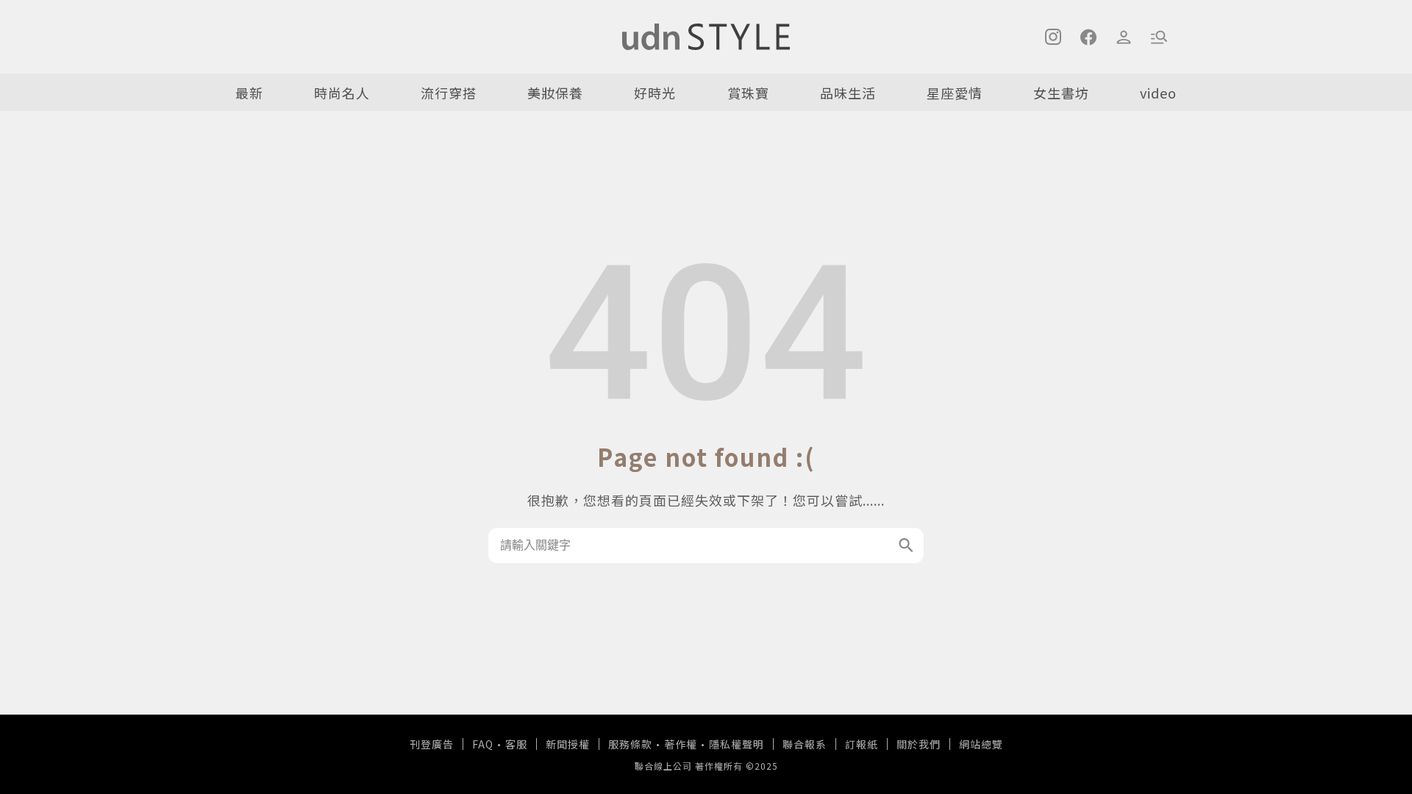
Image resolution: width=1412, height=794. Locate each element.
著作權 (680, 744)
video (1158, 92)
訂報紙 (861, 744)
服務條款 (630, 744)
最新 (249, 92)
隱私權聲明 (736, 744)
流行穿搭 (449, 92)
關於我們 (918, 744)
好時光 (655, 92)
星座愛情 (955, 92)
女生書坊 (1061, 92)
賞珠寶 (748, 92)
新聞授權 (568, 744)
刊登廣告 (432, 744)
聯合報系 (804, 744)
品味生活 (848, 92)
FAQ (482, 744)
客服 (516, 744)
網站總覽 (981, 744)
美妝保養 (555, 92)
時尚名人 (342, 92)
